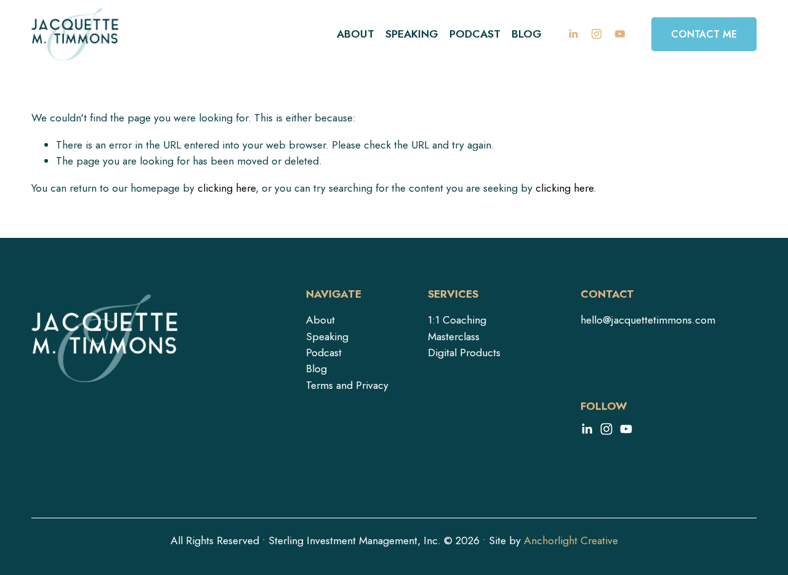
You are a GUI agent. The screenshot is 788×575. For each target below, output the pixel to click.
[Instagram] (596, 34)
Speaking (411, 34)
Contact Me (704, 34)
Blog (527, 34)
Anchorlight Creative (571, 540)
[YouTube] (620, 34)
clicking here (226, 188)
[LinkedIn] (573, 34)
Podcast (475, 34)
